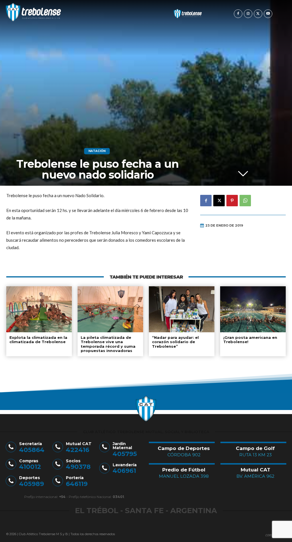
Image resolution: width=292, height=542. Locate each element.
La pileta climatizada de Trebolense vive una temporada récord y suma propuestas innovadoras (108, 344)
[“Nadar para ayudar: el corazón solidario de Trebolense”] (181, 309)
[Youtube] (268, 13)
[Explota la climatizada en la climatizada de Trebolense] (39, 309)
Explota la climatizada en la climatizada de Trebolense (38, 339)
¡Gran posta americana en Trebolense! (250, 339)
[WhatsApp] (245, 200)
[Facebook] (238, 13)
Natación (97, 151)
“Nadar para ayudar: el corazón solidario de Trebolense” (175, 342)
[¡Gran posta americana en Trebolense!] (253, 309)
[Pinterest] (232, 200)
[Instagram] (248, 13)
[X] (258, 13)
